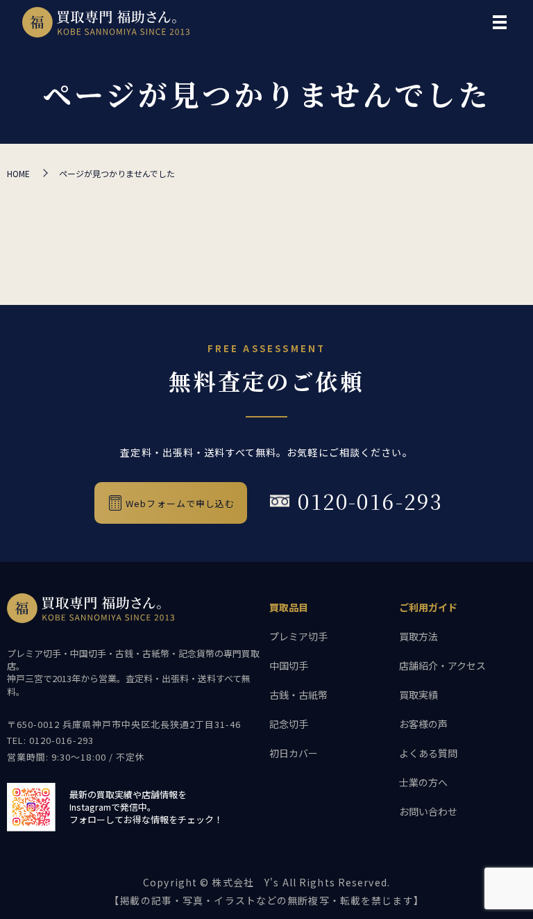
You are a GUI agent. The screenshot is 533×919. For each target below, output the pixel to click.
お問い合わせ (428, 811)
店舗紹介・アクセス (442, 665)
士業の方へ (423, 782)
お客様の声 (423, 724)
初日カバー (293, 753)
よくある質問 (428, 753)
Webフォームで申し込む (180, 503)
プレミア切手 (298, 636)
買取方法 (418, 636)
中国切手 (288, 665)
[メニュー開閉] (500, 22)
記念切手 (288, 724)
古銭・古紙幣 (298, 695)
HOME (18, 173)
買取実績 (418, 695)
